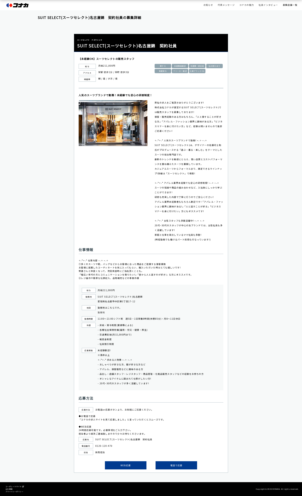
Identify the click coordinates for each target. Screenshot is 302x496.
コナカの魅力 (246, 4)
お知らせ (208, 4)
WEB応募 (125, 465)
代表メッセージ (226, 4)
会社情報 (9, 489)
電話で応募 (176, 465)
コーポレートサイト (14, 486)
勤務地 (101, 312)
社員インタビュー (268, 4)
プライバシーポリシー (14, 491)
